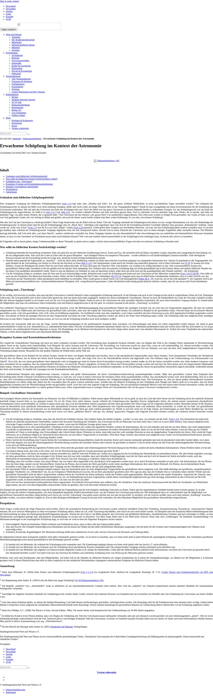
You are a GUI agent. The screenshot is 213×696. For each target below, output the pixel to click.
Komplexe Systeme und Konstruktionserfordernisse (29, 184)
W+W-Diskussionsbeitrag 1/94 (89, 580)
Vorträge (15, 89)
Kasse (14, 126)
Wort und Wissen (13, 34)
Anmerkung (11, 192)
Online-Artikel (18, 115)
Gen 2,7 (32, 227)
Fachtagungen (18, 84)
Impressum (11, 692)
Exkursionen (17, 86)
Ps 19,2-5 (116, 276)
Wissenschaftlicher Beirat (23, 45)
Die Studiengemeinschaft (23, 40)
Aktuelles (16, 37)
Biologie (15, 58)
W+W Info (17, 102)
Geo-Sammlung (19, 112)
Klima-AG (16, 110)
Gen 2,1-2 (50, 212)
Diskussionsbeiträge (21, 105)
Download (11, 6)
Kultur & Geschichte (21, 66)
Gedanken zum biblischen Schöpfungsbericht (26, 176)
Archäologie (17, 55)
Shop (8, 118)
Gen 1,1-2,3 (87, 572)
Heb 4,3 (65, 212)
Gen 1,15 (174, 419)
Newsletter (11, 9)
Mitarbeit (16, 47)
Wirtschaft (16, 73)
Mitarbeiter (17, 42)
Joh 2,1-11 (86, 263)
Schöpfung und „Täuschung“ (19, 181)
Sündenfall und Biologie (62, 626)
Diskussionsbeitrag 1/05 (108, 160)
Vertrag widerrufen (20, 128)
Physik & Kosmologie (22, 71)
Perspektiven (12, 189)
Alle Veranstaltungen (21, 79)
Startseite (16, 138)
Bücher (15, 97)
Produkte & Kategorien (22, 120)
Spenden (16, 50)
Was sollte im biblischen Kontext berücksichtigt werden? (32, 179)
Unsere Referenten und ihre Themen (28, 92)
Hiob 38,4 (144, 279)
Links (8, 14)
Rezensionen (17, 107)
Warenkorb (17, 123)
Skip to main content (9, 1)
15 (191, 273)
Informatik (16, 63)
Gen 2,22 (78, 227)
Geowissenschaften (20, 60)
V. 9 (187, 263)
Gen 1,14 (185, 273)
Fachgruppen (12, 53)
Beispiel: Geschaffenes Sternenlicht (22, 186)
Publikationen (12, 94)
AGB (8, 19)
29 (197, 273)
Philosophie (17, 68)
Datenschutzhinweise (15, 689)
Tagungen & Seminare (22, 81)
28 (194, 273)
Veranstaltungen (13, 76)
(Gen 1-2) (66, 203)
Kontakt (9, 16)
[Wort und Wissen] (39, 29)
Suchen (9, 11)
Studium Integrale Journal (23, 99)
